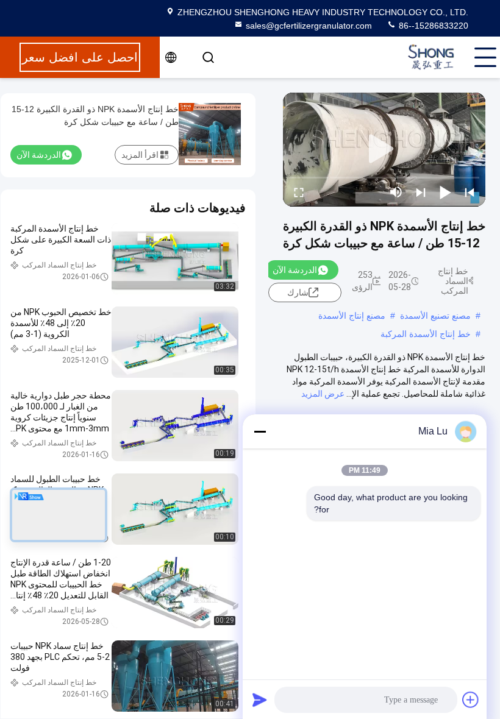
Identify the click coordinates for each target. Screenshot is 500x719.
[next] (421, 192)
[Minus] (259, 431)
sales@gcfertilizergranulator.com (309, 25)
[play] (384, 149)
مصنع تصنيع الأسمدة (435, 316)
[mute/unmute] (396, 192)
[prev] (469, 192)
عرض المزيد (323, 393)
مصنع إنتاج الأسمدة (351, 316)
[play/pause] (445, 192)
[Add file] (470, 699)
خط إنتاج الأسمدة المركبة (425, 334)
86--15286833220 (432, 25)
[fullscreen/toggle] (299, 192)
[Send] (260, 699)
